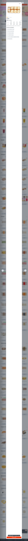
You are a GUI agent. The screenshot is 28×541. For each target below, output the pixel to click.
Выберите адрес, (11, 535)
